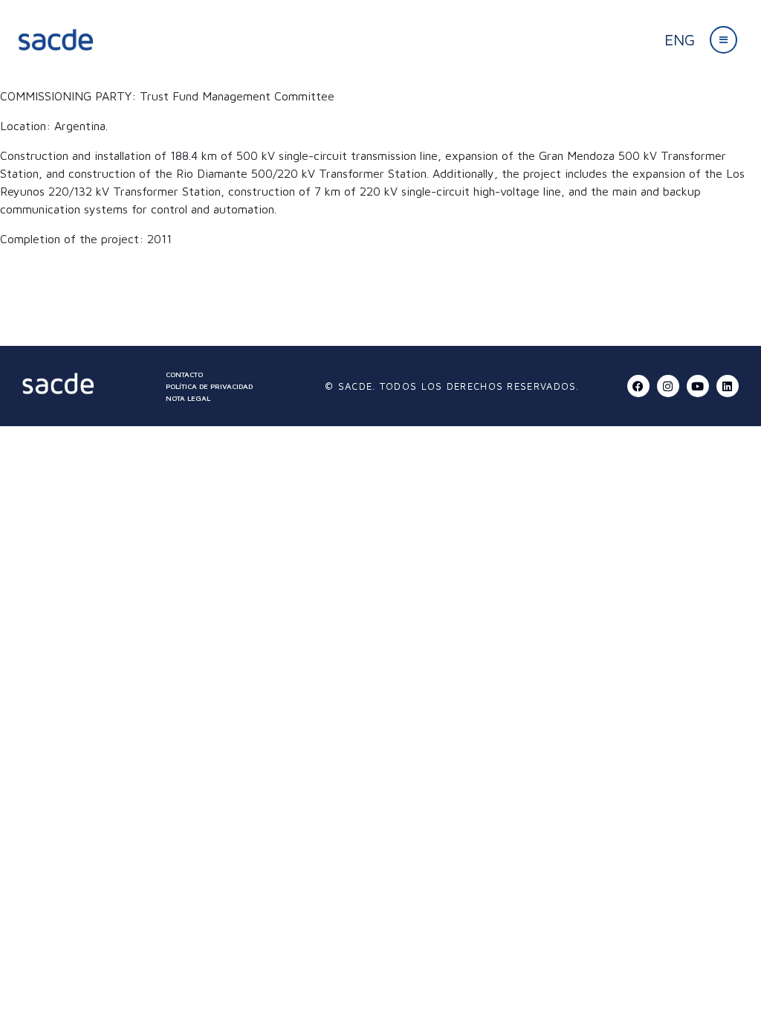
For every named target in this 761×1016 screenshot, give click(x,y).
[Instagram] (668, 386)
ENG (679, 39)
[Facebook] (638, 386)
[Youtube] (698, 386)
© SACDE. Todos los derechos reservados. (452, 386)
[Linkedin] (727, 386)
